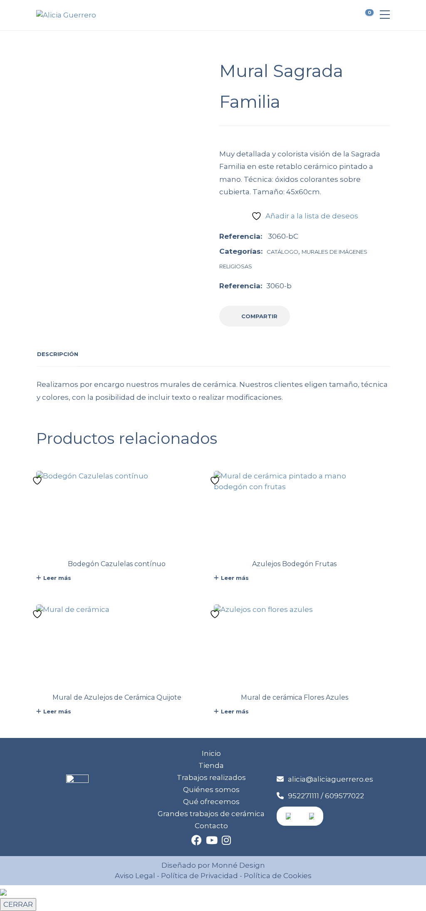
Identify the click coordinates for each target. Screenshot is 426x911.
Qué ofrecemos (211, 802)
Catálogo (282, 251)
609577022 (344, 796)
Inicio (211, 753)
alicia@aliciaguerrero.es (330, 779)
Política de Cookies (277, 875)
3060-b (279, 286)
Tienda (211, 765)
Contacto (211, 826)
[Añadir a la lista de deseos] (38, 480)
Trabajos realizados (211, 777)
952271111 (303, 796)
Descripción (57, 354)
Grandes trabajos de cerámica (211, 814)
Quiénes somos (211, 789)
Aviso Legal (135, 875)
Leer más (57, 577)
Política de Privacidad (199, 875)
